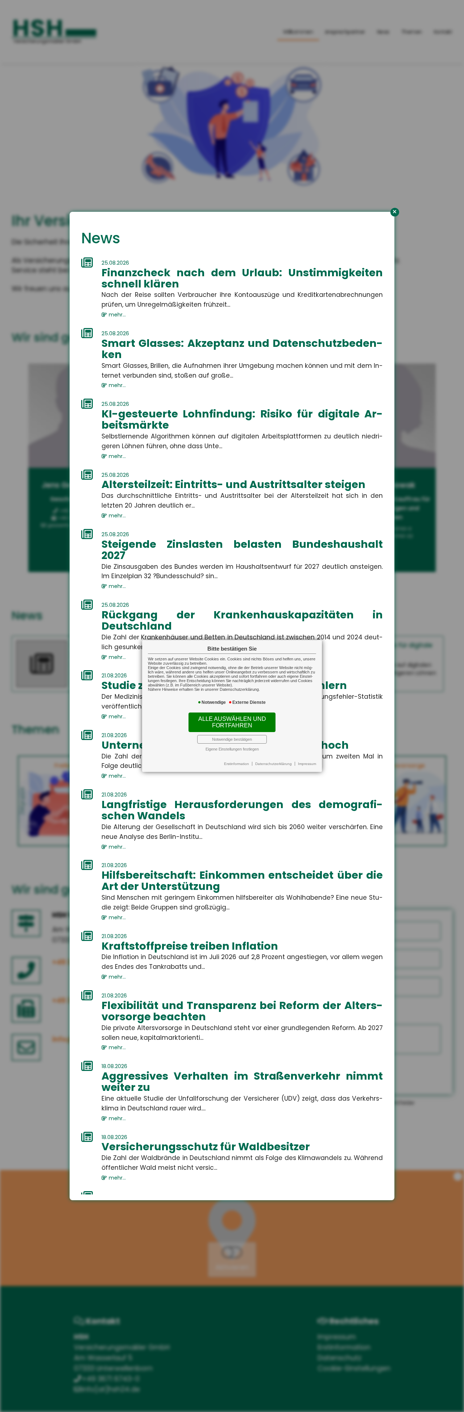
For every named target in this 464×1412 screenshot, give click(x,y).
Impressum (307, 764)
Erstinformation (236, 764)
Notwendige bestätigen (232, 739)
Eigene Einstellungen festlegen (232, 749)
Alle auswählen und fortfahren (232, 722)
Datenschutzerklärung (273, 764)
